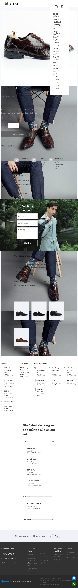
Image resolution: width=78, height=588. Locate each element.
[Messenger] (74, 578)
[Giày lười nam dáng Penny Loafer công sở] (39, 311)
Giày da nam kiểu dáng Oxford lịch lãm (21, 321)
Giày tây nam (12, 88)
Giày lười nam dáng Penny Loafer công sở (39, 321)
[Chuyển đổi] (35, 180)
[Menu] (71, 49)
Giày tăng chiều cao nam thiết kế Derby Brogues (56, 321)
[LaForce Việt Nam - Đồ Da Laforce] (11, 3)
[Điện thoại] (74, 584)
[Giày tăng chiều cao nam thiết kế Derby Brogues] (56, 311)
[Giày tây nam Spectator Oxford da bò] (21, 337)
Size (2, 106)
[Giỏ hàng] (48, 49)
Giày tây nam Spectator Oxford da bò (21, 348)
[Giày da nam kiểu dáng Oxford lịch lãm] (21, 311)
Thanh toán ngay (18, 134)
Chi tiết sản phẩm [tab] (22, 256)
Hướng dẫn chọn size (9, 118)
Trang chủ (4, 88)
